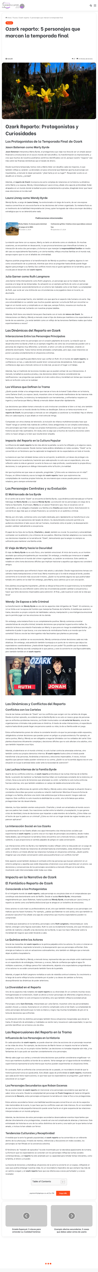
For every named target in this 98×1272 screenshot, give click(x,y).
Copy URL (63, 1193)
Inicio (9, 18)
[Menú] (95, 6)
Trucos (15, 18)
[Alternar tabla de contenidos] (61, 1182)
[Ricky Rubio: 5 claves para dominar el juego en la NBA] (12, 228)
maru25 (10, 59)
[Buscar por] (91, 6)
